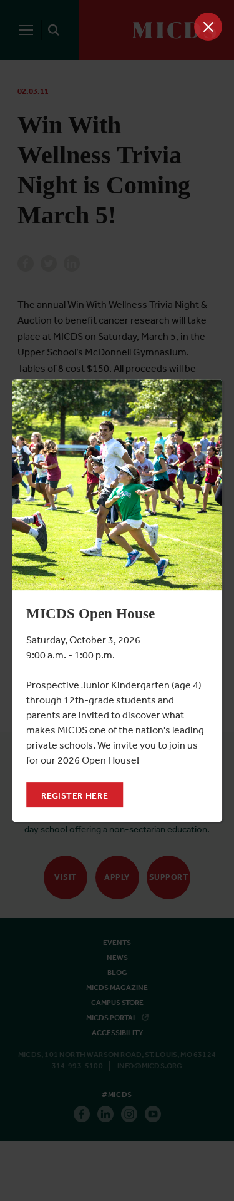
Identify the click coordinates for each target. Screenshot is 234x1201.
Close (208, 27)
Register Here (74, 795)
